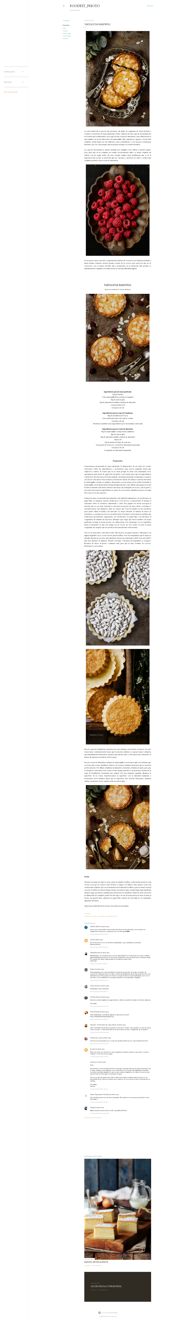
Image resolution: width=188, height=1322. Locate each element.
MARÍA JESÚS (95, 926)
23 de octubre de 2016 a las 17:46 (99, 1006)
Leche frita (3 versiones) (106, 1286)
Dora (91, 940)
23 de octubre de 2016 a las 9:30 (99, 980)
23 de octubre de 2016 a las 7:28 (99, 947)
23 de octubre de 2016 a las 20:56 (99, 1032)
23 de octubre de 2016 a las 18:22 (99, 1019)
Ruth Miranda (94, 1012)
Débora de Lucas (96, 1038)
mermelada (67, 36)
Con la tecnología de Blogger (109, 1312)
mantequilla (67, 33)
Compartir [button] (66, 20)
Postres (65, 38)
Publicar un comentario (92, 1117)
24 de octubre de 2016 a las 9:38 (99, 1056)
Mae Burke (114, 1316)
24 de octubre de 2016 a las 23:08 (99, 1113)
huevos (65, 31)
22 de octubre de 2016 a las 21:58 (99, 934)
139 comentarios (102, 1290)
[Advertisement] (117, 1137)
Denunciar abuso (10, 92)
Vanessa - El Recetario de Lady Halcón (103, 1025)
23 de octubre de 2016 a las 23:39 (99, 1043)
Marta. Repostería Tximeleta (99, 1094)
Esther (92, 969)
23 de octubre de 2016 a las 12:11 (99, 991)
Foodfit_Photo (85, 6)
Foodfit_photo (95, 997)
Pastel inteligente (96, 1261)
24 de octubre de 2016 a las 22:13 (99, 1102)
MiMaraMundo (95, 953)
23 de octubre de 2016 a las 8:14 (99, 963)
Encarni (92, 1049)
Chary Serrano (95, 986)
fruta (64, 28)
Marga (92, 1107)
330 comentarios (96, 1265)
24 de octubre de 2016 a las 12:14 (99, 1089)
